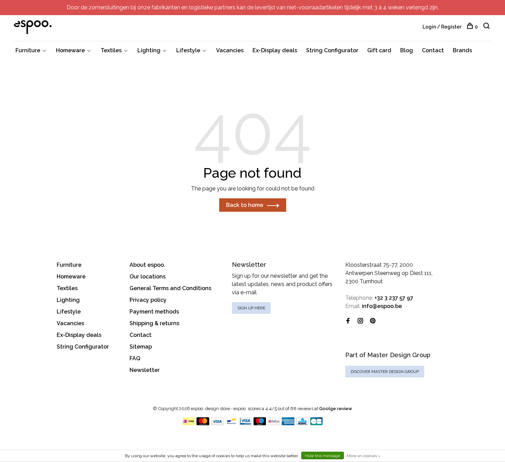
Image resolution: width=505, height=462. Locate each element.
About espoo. (147, 265)
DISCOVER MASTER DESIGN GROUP (385, 371)
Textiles (111, 50)
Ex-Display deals (274, 50)
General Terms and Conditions (170, 288)
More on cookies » (363, 455)
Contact (433, 50)
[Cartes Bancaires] (316, 423)
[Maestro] (260, 423)
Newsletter (145, 370)
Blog (406, 50)
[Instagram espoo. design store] (360, 321)
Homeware (70, 50)
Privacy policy (148, 300)
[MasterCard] (203, 423)
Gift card (379, 50)
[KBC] (302, 423)
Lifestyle (188, 50)
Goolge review (335, 408)
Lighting (148, 50)
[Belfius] (274, 423)
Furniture (27, 50)
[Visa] (217, 423)
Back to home (244, 205)
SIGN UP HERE (251, 308)
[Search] (487, 27)
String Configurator (332, 50)
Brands (462, 50)
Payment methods (154, 311)
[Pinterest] (372, 321)
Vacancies (230, 50)
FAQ (135, 358)
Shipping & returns (154, 323)
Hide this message (322, 455)
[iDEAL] (188, 423)
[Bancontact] (231, 423)
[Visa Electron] (245, 423)
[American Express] (288, 423)
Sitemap (141, 346)
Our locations (148, 276)
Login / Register (442, 27)
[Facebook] (348, 321)
